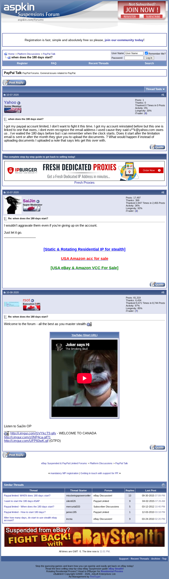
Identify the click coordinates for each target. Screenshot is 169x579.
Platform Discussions (28, 54)
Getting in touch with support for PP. (100, 473)
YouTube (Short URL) (84, 335)
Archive (155, 558)
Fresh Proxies (84, 182)
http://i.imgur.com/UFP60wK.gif (26, 441)
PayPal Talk (49, 54)
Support (124, 558)
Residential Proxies (112, 571)
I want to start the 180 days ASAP (22, 501)
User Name (118, 53)
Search (149, 63)
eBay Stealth (115, 568)
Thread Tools (154, 89)
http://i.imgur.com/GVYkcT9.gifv (33, 433)
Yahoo (10, 102)
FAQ (53, 63)
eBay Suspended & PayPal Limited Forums (64, 463)
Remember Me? (157, 53)
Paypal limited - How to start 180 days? (25, 512)
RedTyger (95, 576)
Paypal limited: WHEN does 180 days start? (27, 495)
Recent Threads (99, 63)
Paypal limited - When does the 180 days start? (29, 506)
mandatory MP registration (64, 473)
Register (22, 63)
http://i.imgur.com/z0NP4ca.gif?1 (27, 437)
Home (11, 54)
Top (164, 558)
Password (117, 58)
